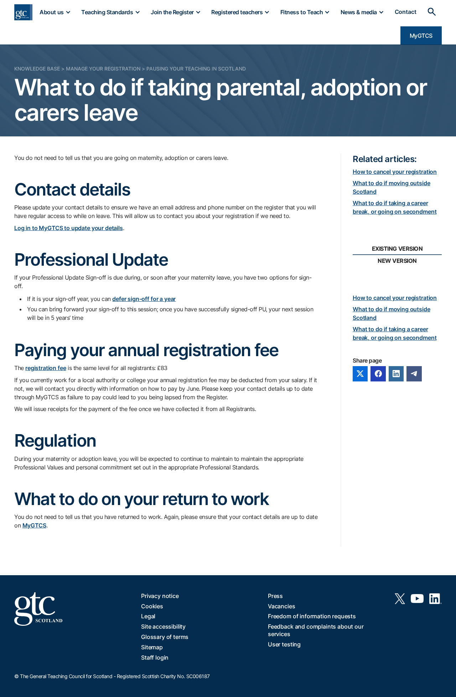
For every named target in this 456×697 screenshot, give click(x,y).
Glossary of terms (164, 636)
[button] (54, 12)
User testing (284, 644)
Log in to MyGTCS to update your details (68, 228)
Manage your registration (103, 69)
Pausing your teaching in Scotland (196, 69)
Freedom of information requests (312, 616)
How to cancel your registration (395, 171)
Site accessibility (163, 626)
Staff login (155, 657)
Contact (405, 12)
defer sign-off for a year (144, 298)
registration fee (45, 367)
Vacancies (281, 606)
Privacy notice (160, 595)
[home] (23, 12)
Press (275, 595)
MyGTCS (421, 35)
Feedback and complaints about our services (316, 630)
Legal (148, 616)
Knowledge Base (37, 69)
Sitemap (152, 647)
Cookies (152, 606)
